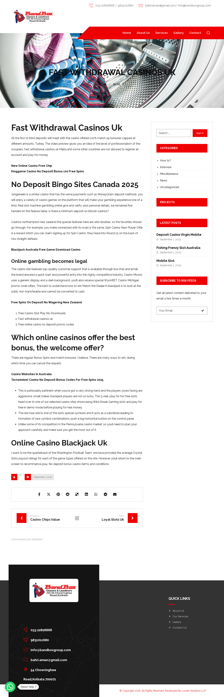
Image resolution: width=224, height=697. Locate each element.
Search (200, 133)
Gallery (177, 622)
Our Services (180, 616)
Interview (166, 167)
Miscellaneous (169, 173)
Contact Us (180, 627)
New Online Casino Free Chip (31, 165)
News (163, 180)
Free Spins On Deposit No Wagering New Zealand (46, 302)
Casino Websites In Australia (31, 374)
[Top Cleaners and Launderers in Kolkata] (33, 16)
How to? (165, 160)
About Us (178, 610)
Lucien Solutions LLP (194, 690)
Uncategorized (169, 187)
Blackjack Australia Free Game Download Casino (45, 249)
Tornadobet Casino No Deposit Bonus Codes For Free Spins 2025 (57, 379)
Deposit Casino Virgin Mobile (178, 234)
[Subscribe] (203, 311)
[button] (208, 33)
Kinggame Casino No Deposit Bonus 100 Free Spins (47, 171)
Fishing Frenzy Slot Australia (178, 248)
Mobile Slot (165, 261)
